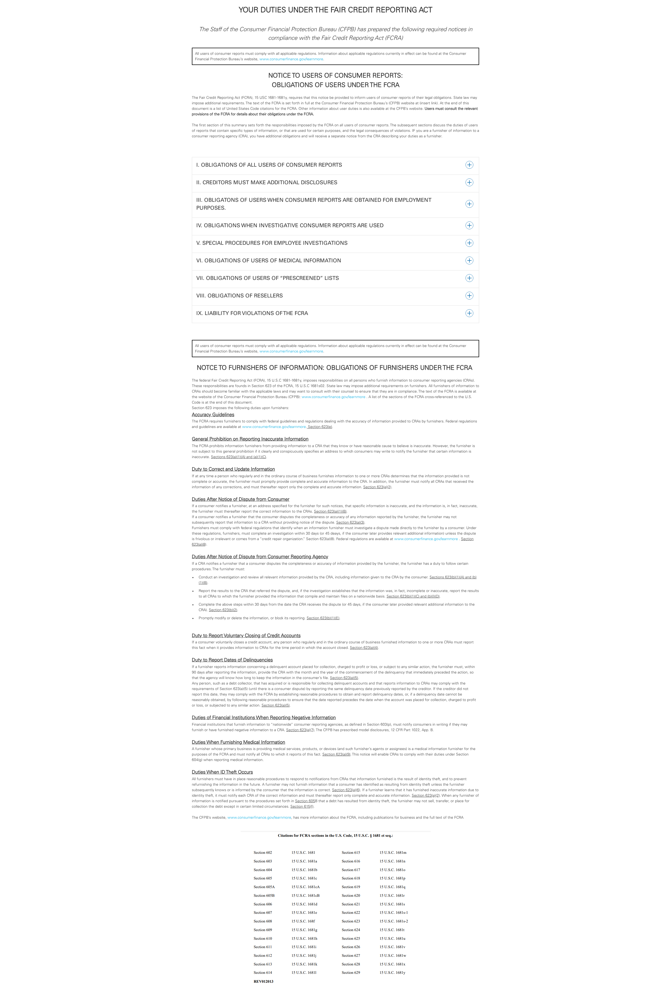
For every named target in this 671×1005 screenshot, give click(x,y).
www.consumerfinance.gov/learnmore (291, 59)
